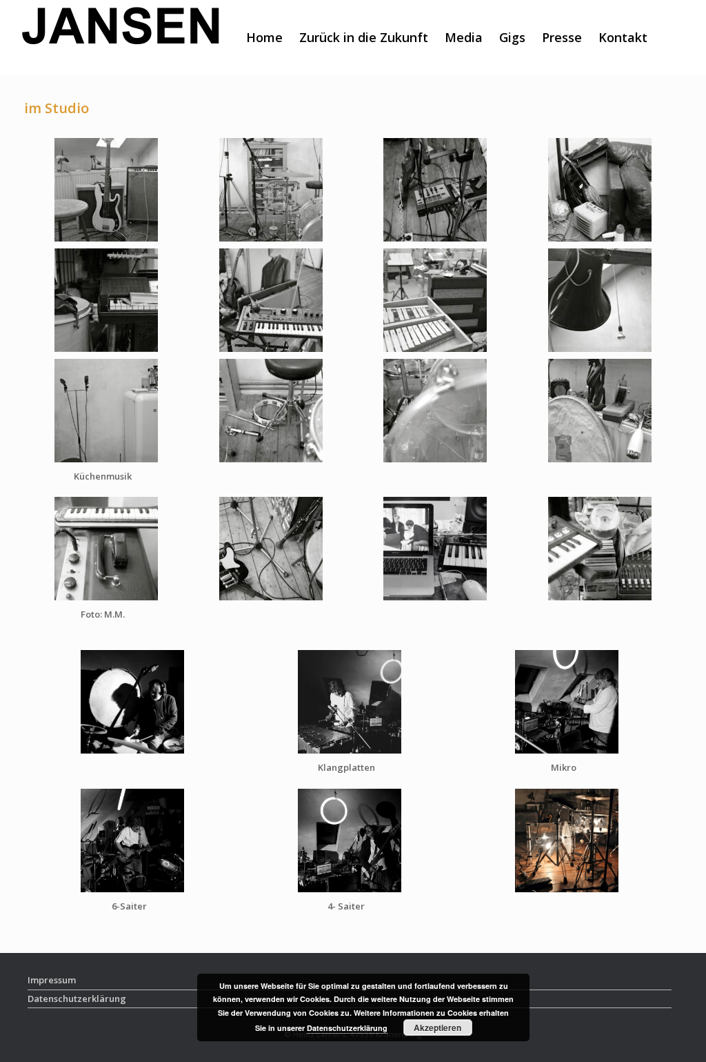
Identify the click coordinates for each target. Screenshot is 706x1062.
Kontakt (622, 37)
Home (264, 37)
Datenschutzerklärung (347, 1028)
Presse (562, 37)
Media (464, 37)
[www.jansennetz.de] (121, 37)
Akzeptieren (437, 1027)
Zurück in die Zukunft (363, 37)
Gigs (512, 37)
